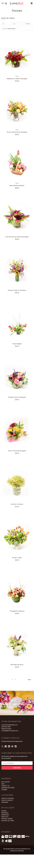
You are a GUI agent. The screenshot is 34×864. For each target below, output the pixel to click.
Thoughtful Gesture (17, 611)
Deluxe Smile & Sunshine (17, 290)
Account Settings (7, 820)
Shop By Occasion (7, 798)
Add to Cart (18, 58)
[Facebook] (6, 746)
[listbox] (13, 28)
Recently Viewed (7, 818)
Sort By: (5, 28)
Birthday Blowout (17, 665)
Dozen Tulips (17, 558)
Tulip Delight (17, 344)
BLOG (3, 784)
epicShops (21, 850)
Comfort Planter (17, 504)
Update (27, 24)
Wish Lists (4, 817)
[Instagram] (16, 746)
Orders (4, 811)
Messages (4, 813)
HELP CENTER (5, 782)
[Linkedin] (9, 746)
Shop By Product (7, 800)
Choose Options (18, 433)
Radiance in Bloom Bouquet (17, 79)
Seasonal (4, 802)
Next (29, 679)
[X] (2, 746)
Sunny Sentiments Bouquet (17, 132)
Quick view (15, 53)
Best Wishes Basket (17, 185)
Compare (19, 53)
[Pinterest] (12, 746)
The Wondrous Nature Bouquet (17, 237)
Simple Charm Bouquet (17, 397)
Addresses (5, 815)
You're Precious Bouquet (17, 451)
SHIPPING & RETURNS (7, 787)
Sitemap (4, 789)
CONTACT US (5, 786)
